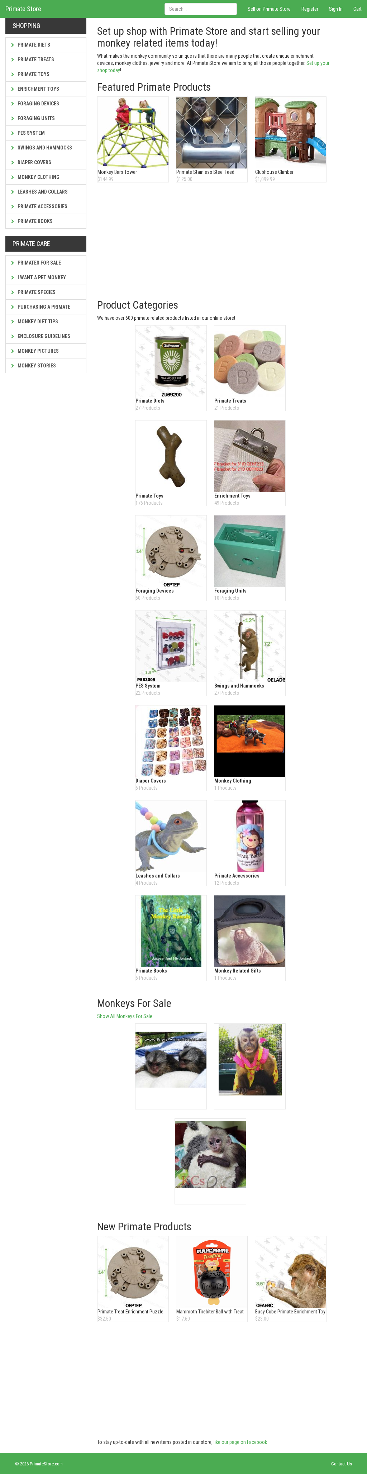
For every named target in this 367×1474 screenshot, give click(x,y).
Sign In (336, 9)
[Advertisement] (214, 241)
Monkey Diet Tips (37, 321)
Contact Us (341, 1463)
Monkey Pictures (37, 351)
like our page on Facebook (240, 1442)
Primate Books (34, 221)
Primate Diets (33, 45)
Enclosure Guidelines (43, 336)
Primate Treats (35, 59)
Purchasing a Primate (43, 307)
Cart (357, 9)
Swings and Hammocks (44, 148)
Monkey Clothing (37, 177)
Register (309, 9)
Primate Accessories (41, 206)
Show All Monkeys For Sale (124, 1016)
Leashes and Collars (42, 192)
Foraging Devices (37, 103)
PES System (30, 133)
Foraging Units (35, 118)
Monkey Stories (36, 365)
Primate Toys (32, 74)
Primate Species (36, 292)
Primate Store (23, 9)
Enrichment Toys (37, 89)
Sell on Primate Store (269, 9)
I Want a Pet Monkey (41, 277)
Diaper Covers (33, 162)
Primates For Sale (38, 263)
